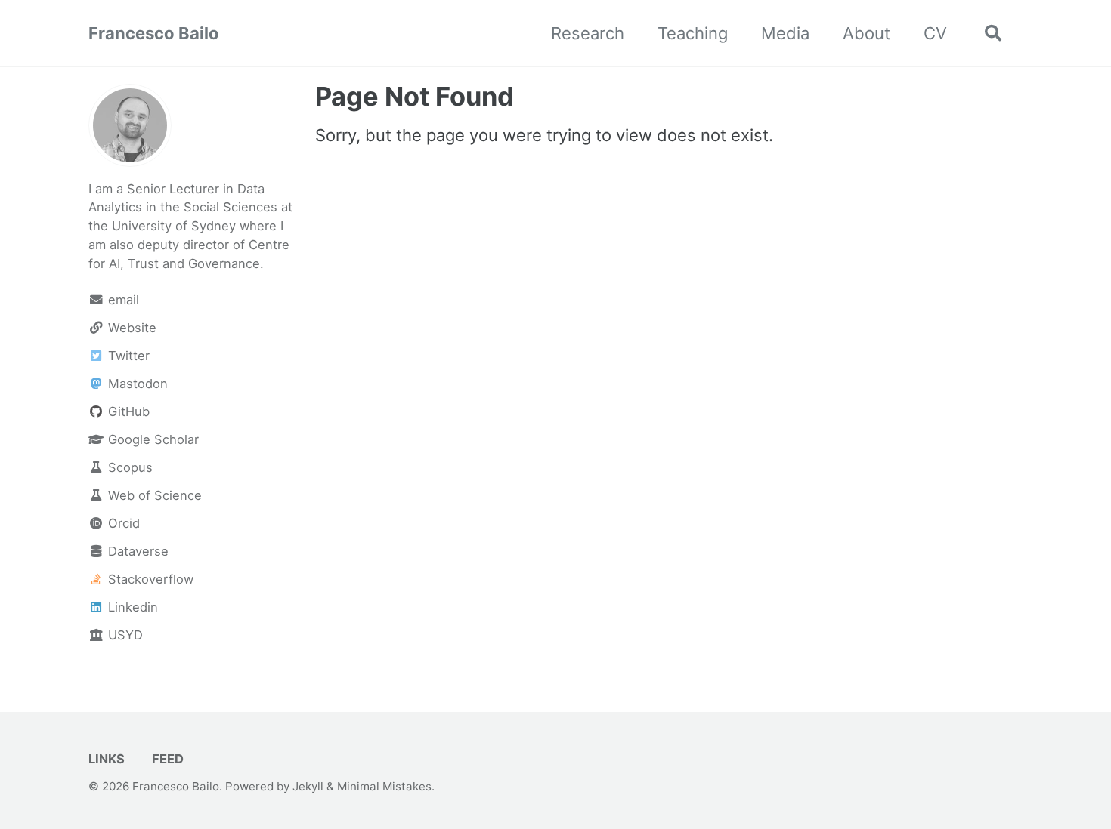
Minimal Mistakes (384, 786)
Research (587, 33)
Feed (166, 758)
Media (785, 33)
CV (935, 33)
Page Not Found (414, 96)
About (866, 33)
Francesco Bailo (153, 33)
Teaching (693, 33)
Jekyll (307, 786)
